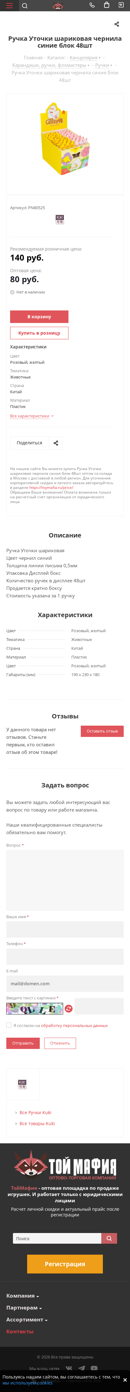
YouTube (94, 1368)
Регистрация (65, 1264)
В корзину (39, 317)
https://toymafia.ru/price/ (51, 487)
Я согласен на (61, 1025)
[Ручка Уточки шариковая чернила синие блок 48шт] (65, 139)
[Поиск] (109, 1238)
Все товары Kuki (37, 1123)
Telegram (81, 1368)
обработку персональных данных (74, 1025)
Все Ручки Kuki (35, 1112)
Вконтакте (69, 1368)
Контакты (19, 1331)
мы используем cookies (28, 1383)
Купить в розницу (39, 333)
